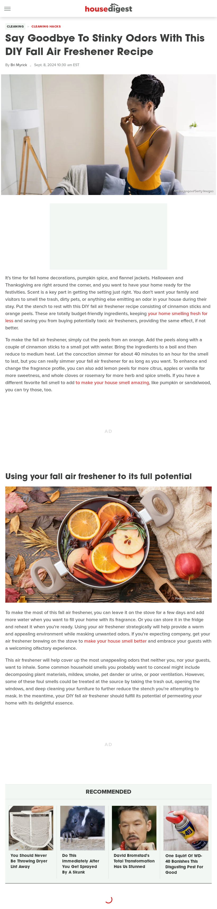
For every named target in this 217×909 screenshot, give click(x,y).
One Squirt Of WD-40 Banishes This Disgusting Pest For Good (184, 864)
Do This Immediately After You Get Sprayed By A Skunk (80, 864)
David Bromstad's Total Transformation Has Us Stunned (134, 861)
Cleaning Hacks (46, 26)
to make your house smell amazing (112, 382)
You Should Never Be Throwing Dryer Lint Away (29, 861)
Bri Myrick (19, 65)
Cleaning (15, 26)
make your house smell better (115, 641)
